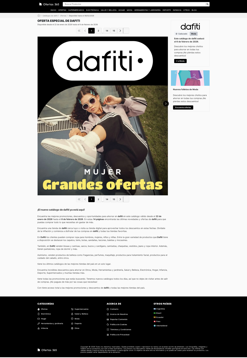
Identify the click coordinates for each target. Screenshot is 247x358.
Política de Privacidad (119, 335)
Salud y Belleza (108, 10)
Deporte (167, 10)
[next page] (120, 31)
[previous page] (85, 31)
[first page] (79, 31)
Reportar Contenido (118, 319)
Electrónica (92, 10)
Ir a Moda (180, 61)
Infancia (177, 10)
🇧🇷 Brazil (157, 313)
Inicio (53, 10)
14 (107, 30)
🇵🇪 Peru (157, 321)
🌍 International (160, 326)
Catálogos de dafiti (50, 16)
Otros (186, 10)
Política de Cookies (118, 324)
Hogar (121, 10)
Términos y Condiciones (120, 329)
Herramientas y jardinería (147, 10)
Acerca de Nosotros (119, 314)
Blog (194, 10)
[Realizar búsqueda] (207, 4)
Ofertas (62, 10)
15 (114, 30)
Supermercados (76, 10)
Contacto (114, 309)
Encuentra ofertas (183, 107)
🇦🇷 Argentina (159, 309)
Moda (129, 10)
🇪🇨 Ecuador (159, 317)
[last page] (126, 31)
